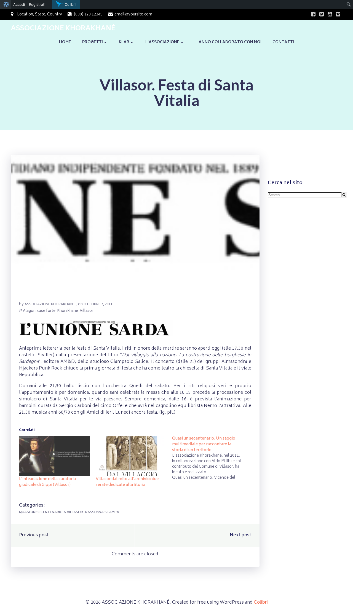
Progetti (92, 42)
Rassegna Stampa (102, 512)
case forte (46, 311)
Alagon (29, 311)
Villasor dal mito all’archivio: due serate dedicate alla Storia (127, 482)
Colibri (261, 602)
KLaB (124, 42)
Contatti (283, 42)
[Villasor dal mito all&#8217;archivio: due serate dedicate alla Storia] (131, 456)
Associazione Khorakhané (50, 304)
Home (65, 42)
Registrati (37, 4)
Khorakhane (67, 311)
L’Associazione (162, 42)
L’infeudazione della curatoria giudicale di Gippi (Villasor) (47, 482)
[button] (135, 224)
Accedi (19, 4)
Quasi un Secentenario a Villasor (51, 512)
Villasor (86, 311)
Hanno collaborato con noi (228, 42)
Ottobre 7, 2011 (98, 304)
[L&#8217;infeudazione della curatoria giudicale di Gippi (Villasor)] (54, 456)
